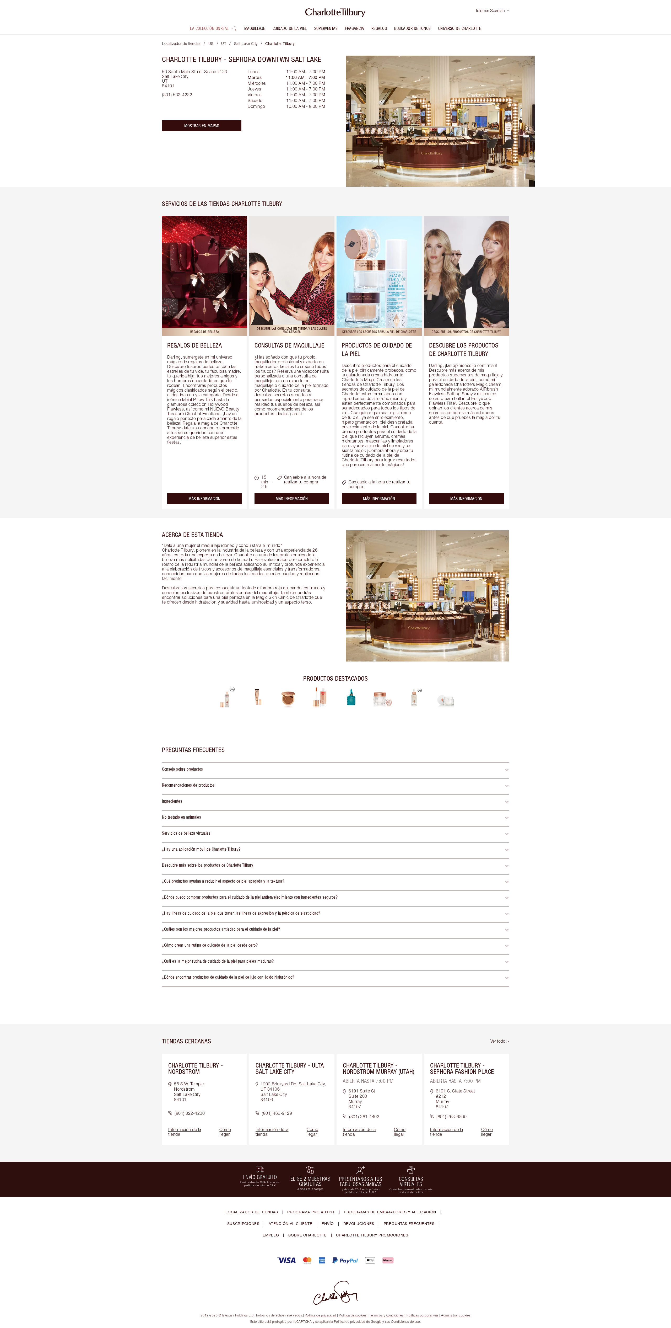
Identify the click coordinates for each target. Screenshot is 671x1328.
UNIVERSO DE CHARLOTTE (459, 28)
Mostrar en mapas (201, 125)
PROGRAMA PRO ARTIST (310, 1212)
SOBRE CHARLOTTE (307, 1235)
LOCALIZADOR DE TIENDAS (251, 1212)
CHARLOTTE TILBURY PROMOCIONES (372, 1235)
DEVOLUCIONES (358, 1223)
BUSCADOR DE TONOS (412, 28)
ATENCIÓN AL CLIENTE (290, 1223)
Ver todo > (499, 1041)
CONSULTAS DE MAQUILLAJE (289, 345)
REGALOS (379, 28)
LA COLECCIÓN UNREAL (209, 28)
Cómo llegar (225, 1132)
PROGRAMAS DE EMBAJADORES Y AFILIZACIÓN (390, 1212)
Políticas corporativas (423, 1315)
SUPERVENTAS (326, 28)
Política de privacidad (320, 1315)
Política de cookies (353, 1315)
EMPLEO (271, 1235)
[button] (335, 770)
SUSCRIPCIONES (243, 1223)
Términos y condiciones (386, 1315)
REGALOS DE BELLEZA (194, 345)
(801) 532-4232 (177, 94)
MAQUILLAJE (254, 28)
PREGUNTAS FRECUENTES (409, 1223)
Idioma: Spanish (490, 10)
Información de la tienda (184, 1132)
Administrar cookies (455, 1315)
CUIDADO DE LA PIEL (290, 28)
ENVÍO (328, 1223)
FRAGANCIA (354, 28)
